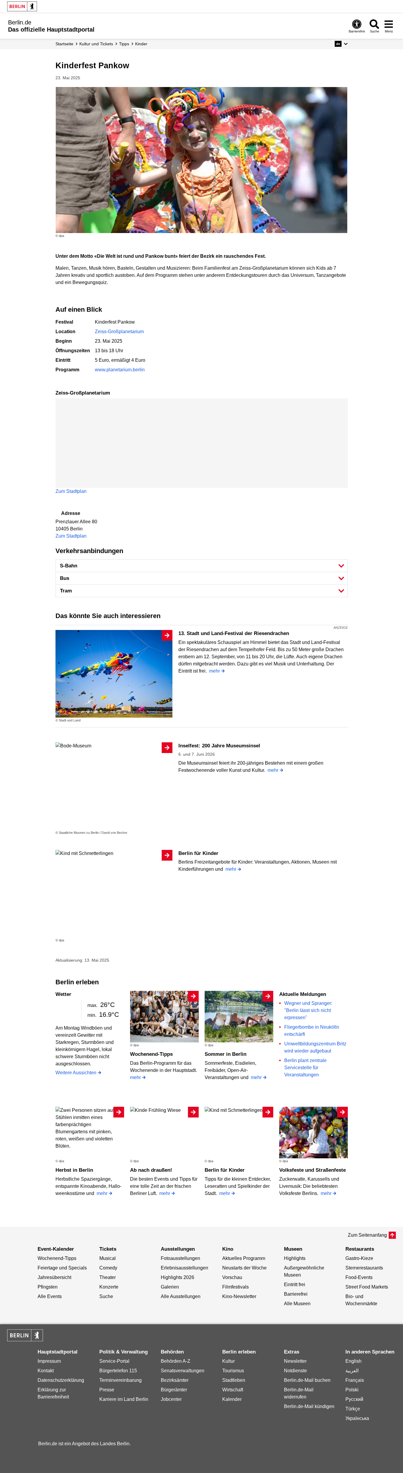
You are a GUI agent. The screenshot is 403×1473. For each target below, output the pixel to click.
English (353, 1361)
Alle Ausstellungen (180, 1296)
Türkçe (352, 1408)
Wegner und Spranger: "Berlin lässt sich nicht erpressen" (308, 1010)
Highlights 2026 (177, 1277)
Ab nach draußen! (151, 1170)
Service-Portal (114, 1361)
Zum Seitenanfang (367, 1235)
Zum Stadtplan (71, 491)
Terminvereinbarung (120, 1380)
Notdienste (295, 1370)
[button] (341, 44)
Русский (354, 1399)
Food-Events (359, 1277)
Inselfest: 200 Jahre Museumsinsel (219, 746)
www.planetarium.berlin (120, 369)
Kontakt (46, 1370)
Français (354, 1380)
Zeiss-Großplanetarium (119, 331)
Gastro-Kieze (359, 1258)
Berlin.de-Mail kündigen (309, 1406)
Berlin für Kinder (198, 853)
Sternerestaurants (364, 1267)
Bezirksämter (175, 1380)
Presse (106, 1389)
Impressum (49, 1361)
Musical (107, 1258)
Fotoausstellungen (180, 1258)
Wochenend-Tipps (151, 1054)
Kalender (232, 1399)
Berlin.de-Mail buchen (307, 1380)
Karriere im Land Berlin (123, 1399)
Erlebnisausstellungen (184, 1267)
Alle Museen (297, 1303)
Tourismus (233, 1370)
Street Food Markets (366, 1286)
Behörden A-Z (175, 1361)
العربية (352, 1370)
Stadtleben (233, 1380)
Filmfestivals (235, 1286)
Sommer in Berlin (225, 1054)
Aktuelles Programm (243, 1258)
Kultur (228, 1361)
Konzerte (108, 1286)
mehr (214, 670)
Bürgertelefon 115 (118, 1370)
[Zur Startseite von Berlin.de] (25, 1339)
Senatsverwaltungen (182, 1370)
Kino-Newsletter (239, 1296)
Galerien (170, 1286)
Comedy (108, 1267)
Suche (106, 1296)
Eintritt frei (294, 1284)
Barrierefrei (296, 1294)
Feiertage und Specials (62, 1267)
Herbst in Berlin (74, 1170)
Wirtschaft (232, 1389)
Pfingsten (48, 1286)
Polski (352, 1389)
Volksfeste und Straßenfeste (312, 1170)
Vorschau (232, 1277)
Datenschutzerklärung (61, 1380)
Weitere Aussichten (75, 1072)
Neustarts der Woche (244, 1267)
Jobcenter (171, 1399)
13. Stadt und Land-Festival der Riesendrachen (233, 633)
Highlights (294, 1258)
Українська (357, 1418)
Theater (107, 1277)
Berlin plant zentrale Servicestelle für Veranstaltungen (305, 1067)
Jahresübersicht (54, 1277)
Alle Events (50, 1296)
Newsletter (295, 1361)
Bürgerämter (174, 1389)
